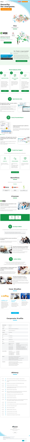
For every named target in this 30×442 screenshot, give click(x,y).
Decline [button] (25, 440)
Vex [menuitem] (5, 1)
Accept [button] (23, 440)
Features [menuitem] (7, 1)
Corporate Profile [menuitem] (15, 1)
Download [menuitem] (12, 1)
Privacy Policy (9, 437)
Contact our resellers (25, 1)
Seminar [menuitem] (9, 1)
